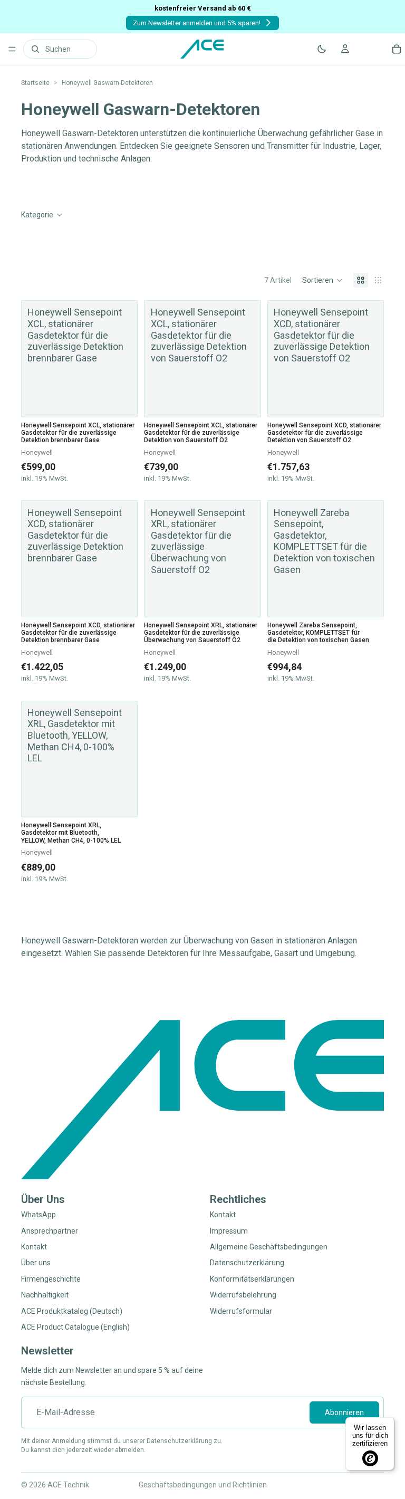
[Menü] (12, 49)
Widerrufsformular (241, 1310)
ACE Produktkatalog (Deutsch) (71, 1310)
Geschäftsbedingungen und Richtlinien (203, 1485)
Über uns (36, 1262)
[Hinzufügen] (122, 800)
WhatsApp (38, 1214)
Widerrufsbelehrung (243, 1295)
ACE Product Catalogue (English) (75, 1327)
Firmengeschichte (51, 1279)
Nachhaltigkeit (45, 1295)
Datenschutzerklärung (247, 1262)
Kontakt (34, 1247)
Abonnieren (344, 1412)
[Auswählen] (122, 400)
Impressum (229, 1230)
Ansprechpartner (49, 1230)
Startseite (35, 83)
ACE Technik (68, 1485)
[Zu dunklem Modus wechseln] (321, 49)
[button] (322, 280)
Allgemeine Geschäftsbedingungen (268, 1247)
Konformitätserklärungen (252, 1279)
